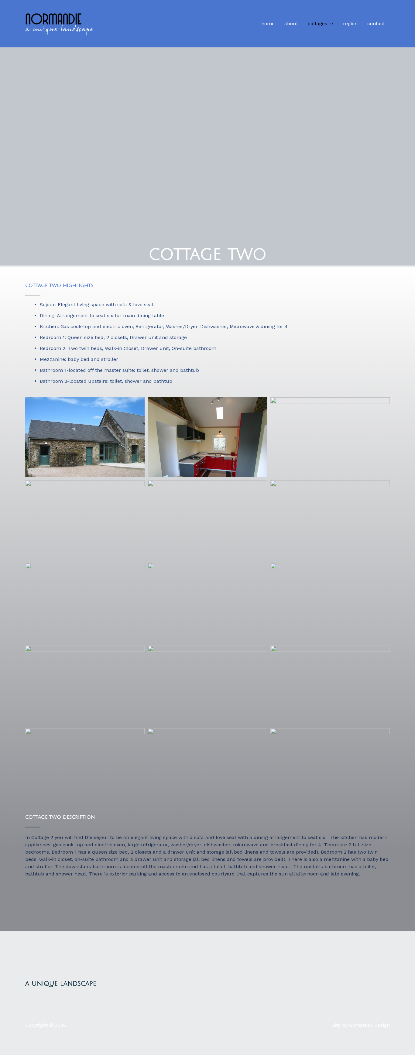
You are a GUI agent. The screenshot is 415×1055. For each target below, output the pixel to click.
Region (350, 23)
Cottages (317, 23)
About (291, 23)
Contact (376, 23)
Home (268, 23)
